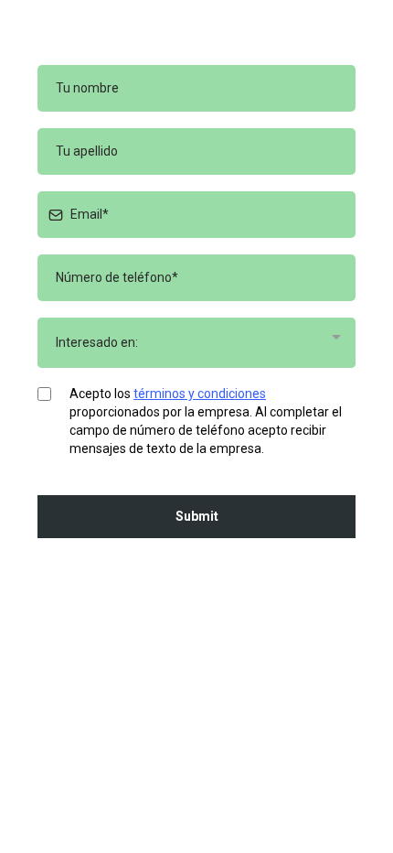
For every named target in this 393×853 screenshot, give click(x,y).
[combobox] (196, 343)
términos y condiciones (199, 393)
